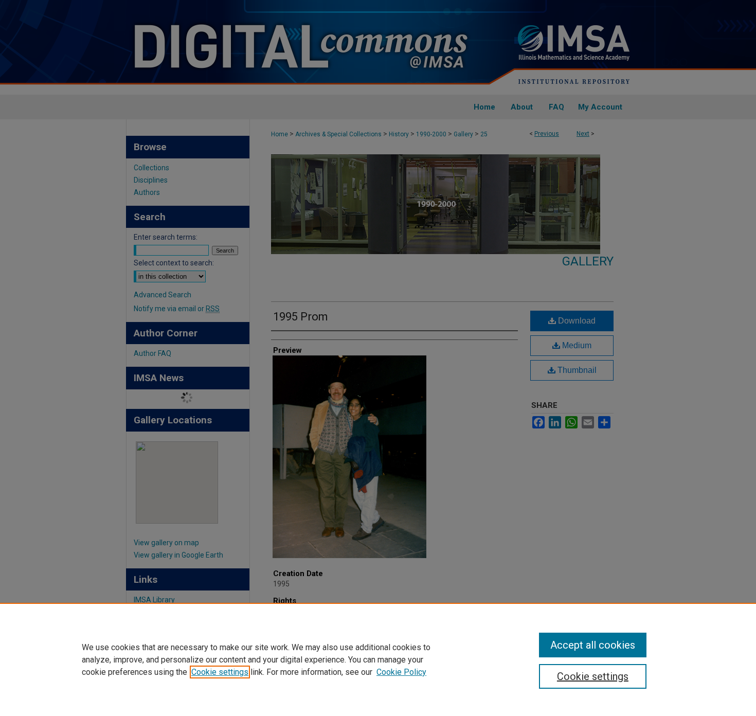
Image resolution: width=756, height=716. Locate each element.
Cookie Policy (401, 672)
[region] (378, 659)
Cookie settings (219, 672)
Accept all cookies (592, 645)
